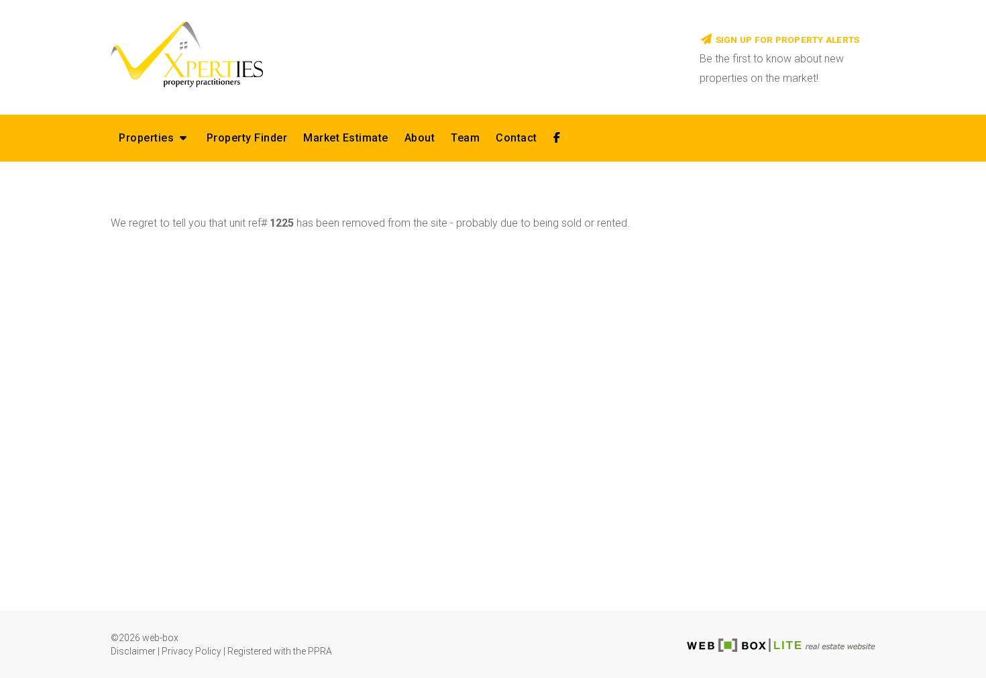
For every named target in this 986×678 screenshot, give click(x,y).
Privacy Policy (191, 651)
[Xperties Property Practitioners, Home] (395, 53)
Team (465, 137)
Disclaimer (133, 651)
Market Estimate (345, 137)
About (419, 137)
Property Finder (247, 137)
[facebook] (557, 138)
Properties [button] (148, 137)
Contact (516, 137)
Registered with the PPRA (279, 651)
